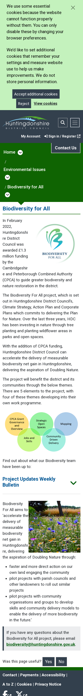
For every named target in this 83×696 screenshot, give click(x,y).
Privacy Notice (48, 684)
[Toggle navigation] (75, 122)
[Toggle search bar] (62, 122)
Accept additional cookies (36, 94)
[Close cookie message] (73, 7)
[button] (41, 483)
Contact (10, 675)
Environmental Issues (25, 169)
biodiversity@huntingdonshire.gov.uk (40, 644)
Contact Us (66, 147)
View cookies (45, 103)
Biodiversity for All (25, 186)
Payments (29, 675)
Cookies (24, 684)
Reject (23, 103)
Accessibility (53, 675)
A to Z (8, 684)
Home (9, 152)
